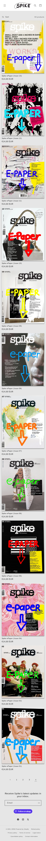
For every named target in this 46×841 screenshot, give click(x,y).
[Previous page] (10, 779)
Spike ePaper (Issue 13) (12, 76)
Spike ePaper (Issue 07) (12, 451)
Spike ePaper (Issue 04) (12, 638)
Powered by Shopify (22, 829)
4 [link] (35, 780)
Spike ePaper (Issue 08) (12, 388)
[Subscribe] (38, 803)
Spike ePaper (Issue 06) (12, 513)
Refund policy (35, 829)
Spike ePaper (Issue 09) (12, 326)
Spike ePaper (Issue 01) (12, 766)
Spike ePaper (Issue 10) (12, 263)
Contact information (31, 836)
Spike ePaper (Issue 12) (12, 138)
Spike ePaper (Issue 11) (12, 201)
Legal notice (36, 832)
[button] (4, 5)
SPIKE (13, 829)
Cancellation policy (17, 836)
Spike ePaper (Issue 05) (12, 576)
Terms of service (24, 832)
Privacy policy (12, 832)
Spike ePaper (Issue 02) (12, 701)
